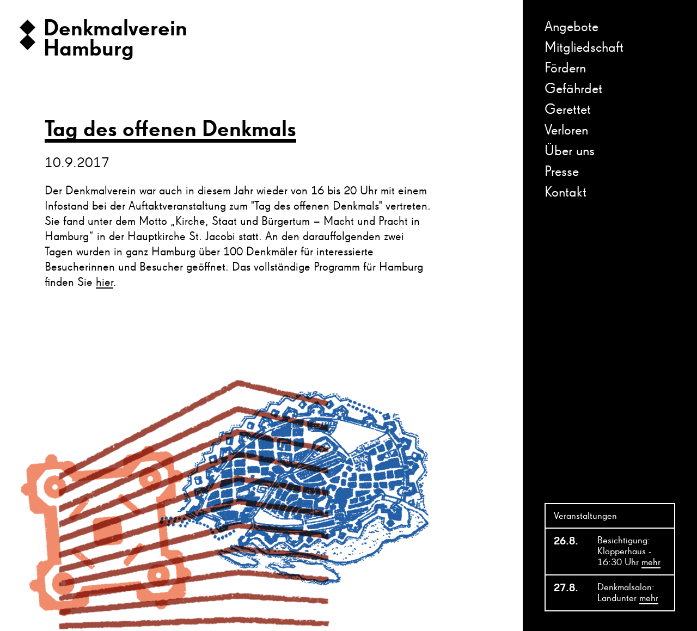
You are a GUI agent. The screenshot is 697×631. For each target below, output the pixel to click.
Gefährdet (573, 89)
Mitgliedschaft (584, 48)
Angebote (571, 27)
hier (104, 283)
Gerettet (568, 110)
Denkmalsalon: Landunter (627, 593)
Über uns (570, 151)
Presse (562, 172)
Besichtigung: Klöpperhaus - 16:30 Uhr (629, 551)
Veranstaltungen (585, 516)
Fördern (565, 69)
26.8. (566, 541)
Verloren (566, 131)
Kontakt (565, 193)
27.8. (566, 588)
